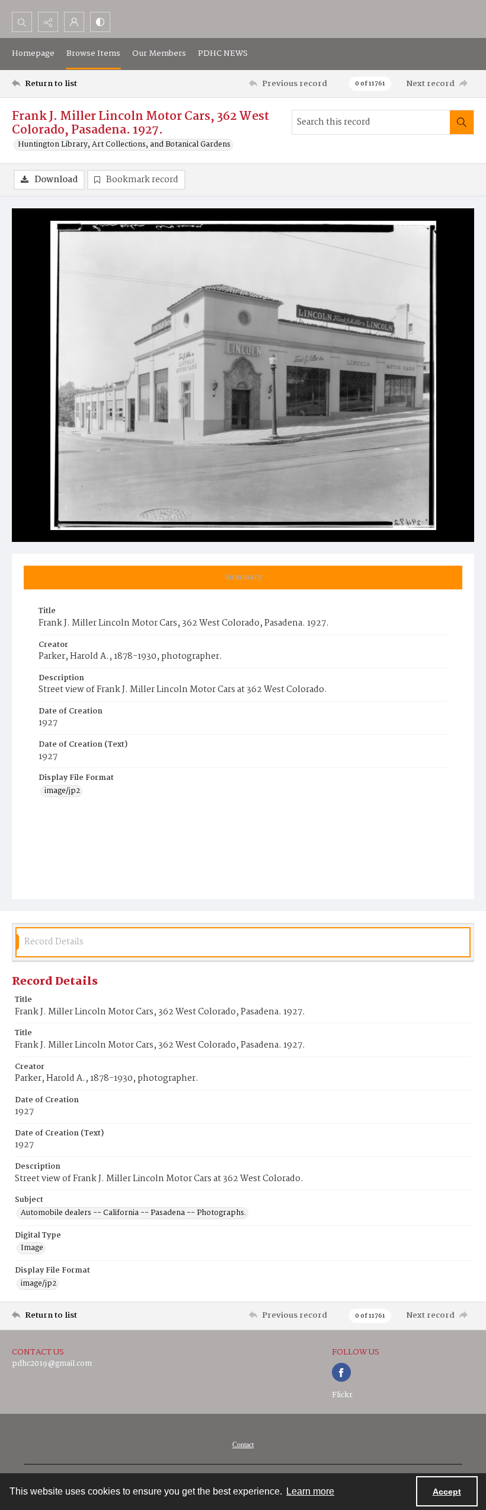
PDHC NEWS (223, 53)
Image (32, 1248)
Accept (447, 1491)
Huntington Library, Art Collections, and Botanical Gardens (124, 145)
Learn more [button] (310, 1491)
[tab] (243, 577)
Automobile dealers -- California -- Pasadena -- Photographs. (133, 1213)
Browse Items (93, 53)
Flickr (342, 1395)
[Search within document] (462, 122)
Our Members (159, 53)
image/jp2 (62, 791)
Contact (243, 1445)
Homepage (33, 53)
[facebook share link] (341, 1372)
